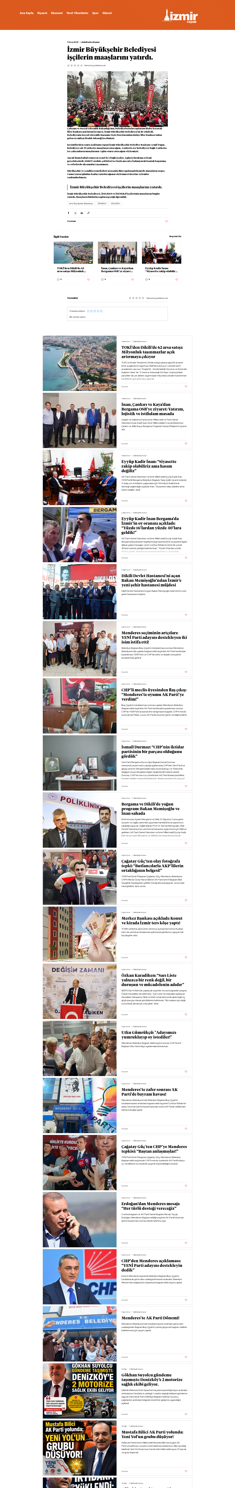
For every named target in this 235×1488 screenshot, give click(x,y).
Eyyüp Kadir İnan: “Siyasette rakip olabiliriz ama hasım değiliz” (161, 270)
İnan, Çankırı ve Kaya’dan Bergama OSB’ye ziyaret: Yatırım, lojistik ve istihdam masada (117, 270)
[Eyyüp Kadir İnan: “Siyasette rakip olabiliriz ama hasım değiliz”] (161, 253)
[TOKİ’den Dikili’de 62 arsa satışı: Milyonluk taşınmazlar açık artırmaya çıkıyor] (73, 253)
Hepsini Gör (175, 236)
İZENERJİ (102, 203)
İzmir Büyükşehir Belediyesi (81, 203)
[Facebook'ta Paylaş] (68, 213)
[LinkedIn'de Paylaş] (82, 213)
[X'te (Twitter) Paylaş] (75, 213)
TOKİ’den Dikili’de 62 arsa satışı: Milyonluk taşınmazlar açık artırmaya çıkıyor (70, 270)
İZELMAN (115, 203)
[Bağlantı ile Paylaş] (88, 213)
